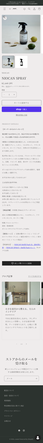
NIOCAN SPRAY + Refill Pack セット (20, 247)
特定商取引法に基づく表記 (14, 405)
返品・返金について (11, 395)
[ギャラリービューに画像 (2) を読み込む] (21, 62)
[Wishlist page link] (24, 9)
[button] (4, 8)
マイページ (8, 416)
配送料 (7, 86)
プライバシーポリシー (12, 411)
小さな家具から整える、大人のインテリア (20, 310)
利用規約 (7, 400)
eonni (17, 439)
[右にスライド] (26, 344)
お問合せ (7, 421)
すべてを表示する (34, 276)
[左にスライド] (16, 344)
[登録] (36, 378)
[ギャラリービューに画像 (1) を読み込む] (8, 62)
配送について (9, 390)
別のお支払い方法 (21, 115)
